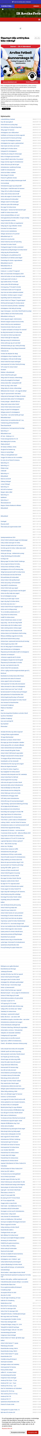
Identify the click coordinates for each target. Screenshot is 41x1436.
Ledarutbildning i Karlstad (8, 119)
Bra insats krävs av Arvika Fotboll (10, 875)
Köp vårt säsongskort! (7, 122)
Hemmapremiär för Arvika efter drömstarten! (13, 684)
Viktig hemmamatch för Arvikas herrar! (11, 817)
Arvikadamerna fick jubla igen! (9, 851)
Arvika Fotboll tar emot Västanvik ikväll (11, 630)
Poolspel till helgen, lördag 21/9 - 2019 (11, 1324)
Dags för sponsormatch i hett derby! (11, 393)
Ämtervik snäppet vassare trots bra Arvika (12, 321)
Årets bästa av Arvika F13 (8, 1192)
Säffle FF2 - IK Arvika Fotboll (8, 1372)
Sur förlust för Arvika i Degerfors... (10, 769)
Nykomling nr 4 (5, 473)
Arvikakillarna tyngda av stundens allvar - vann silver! (15, 1019)
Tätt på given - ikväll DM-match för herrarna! (12, 188)
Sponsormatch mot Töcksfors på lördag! (12, 865)
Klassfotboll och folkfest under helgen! (11, 257)
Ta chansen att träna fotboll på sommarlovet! (13, 1118)
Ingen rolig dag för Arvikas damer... (10, 601)
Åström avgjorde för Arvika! (8, 1224)
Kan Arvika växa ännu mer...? (8, 604)
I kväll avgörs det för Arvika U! (9, 279)
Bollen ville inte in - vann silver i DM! (10, 1016)
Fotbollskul (4, 1166)
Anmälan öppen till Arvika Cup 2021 (10, 1179)
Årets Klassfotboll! (6, 425)
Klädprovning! (4, 468)
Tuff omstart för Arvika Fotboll (9, 367)
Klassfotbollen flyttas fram (8, 1284)
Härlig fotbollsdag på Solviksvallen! (10, 556)
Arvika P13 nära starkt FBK (8, 1195)
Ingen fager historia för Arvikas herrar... (11, 814)
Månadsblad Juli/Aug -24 (8, 316)
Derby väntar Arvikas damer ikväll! (10, 194)
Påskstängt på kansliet (7, 1345)
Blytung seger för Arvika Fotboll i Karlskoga (13, 561)
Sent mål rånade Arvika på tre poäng (11, 905)
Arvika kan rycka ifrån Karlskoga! (10, 204)
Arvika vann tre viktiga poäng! (9, 609)
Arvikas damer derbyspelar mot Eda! (11, 1134)
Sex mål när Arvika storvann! (8, 1070)
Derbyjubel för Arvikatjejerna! (9, 151)
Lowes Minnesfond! (6, 268)
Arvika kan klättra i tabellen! (8, 172)
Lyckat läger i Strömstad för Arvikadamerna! (13, 942)
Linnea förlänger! (5, 484)
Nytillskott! (4, 497)
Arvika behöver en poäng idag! (9, 124)
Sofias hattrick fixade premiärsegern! (11, 1262)
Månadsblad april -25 (6, 236)
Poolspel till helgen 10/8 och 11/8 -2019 (11, 1330)
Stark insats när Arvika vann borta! (10, 146)
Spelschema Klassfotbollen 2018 (10, 1401)
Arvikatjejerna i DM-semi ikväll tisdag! (11, 359)
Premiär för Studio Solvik (7, 1404)
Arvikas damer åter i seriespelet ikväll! (11, 383)
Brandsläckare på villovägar (8, 969)
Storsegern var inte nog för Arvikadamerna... (13, 1211)
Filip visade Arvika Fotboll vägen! (10, 1083)
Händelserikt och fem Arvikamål (9, 761)
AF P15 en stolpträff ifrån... (8, 1200)
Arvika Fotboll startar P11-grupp (9, 1353)
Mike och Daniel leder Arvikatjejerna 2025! (12, 273)
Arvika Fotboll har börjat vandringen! (11, 361)
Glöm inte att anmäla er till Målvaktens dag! (12, 1110)
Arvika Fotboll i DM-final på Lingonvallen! (12, 753)
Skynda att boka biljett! (7, 1251)
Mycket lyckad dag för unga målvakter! (11, 1107)
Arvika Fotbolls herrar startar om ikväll (11, 620)
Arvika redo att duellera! (7, 1126)
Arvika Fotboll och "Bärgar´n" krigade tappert (13, 300)
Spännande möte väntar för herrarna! (11, 678)
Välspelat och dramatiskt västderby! (10, 1032)
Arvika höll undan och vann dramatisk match (13, 276)
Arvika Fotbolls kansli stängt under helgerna (13, 1184)
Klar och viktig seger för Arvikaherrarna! (11, 646)
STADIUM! (3, 471)
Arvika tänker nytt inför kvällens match (11, 625)
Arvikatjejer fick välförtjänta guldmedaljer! (12, 982)
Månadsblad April (6, 417)
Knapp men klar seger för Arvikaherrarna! (12, 162)
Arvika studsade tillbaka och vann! (10, 215)
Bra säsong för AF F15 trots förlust (10, 1198)
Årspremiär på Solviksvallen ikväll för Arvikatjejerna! (15, 652)
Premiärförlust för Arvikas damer (10, 1152)
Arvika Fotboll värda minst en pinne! (10, 407)
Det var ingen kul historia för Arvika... (11, 564)
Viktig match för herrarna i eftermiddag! (11, 377)
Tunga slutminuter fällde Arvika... (9, 1064)
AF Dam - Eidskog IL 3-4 (7, 436)
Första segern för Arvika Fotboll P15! (11, 889)
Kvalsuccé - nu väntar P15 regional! (10, 271)
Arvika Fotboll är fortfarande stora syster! (12, 886)
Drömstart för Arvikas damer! (9, 228)
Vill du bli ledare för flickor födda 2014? (12, 1168)
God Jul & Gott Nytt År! (7, 721)
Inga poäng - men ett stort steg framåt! (11, 622)
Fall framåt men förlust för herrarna (10, 1144)
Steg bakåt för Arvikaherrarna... (9, 585)
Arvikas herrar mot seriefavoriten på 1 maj (12, 420)
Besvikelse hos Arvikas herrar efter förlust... (13, 676)
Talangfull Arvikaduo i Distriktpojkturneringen (13, 1314)
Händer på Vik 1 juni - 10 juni (8, 1383)
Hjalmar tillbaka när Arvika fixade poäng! (12, 313)
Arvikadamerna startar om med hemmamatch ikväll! (15, 825)
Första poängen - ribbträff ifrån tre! (10, 401)
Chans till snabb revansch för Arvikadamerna (13, 857)
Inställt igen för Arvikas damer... (9, 148)
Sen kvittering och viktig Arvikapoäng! (11, 127)
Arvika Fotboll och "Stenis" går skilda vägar (13, 1338)
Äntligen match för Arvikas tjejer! (10, 202)
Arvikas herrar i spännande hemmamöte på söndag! (15, 641)
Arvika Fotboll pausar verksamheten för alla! (13, 1182)
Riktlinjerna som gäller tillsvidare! (10, 966)
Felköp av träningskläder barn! (9, 455)
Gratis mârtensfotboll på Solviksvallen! (11, 747)
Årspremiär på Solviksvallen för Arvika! (11, 662)
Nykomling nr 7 (5, 431)
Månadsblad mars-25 (6, 263)
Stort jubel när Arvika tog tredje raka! (11, 335)
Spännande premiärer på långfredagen (11, 934)
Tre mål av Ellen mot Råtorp (8, 1246)
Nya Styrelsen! (4, 724)
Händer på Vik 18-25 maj (7, 1391)
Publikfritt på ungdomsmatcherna (10, 1243)
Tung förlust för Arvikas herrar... (9, 614)
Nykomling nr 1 (5, 500)
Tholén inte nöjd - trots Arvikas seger (11, 985)
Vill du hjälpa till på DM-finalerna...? (10, 806)
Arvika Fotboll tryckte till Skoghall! (10, 977)
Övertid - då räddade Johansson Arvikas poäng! (14, 1043)
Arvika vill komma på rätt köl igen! (10, 164)
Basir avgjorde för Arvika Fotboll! (10, 1136)
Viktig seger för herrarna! (7, 130)
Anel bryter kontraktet (7, 1361)
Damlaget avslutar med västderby (10, 1364)
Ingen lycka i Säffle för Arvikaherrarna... (11, 1040)
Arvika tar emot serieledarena (9, 231)
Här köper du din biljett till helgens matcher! (13, 1238)
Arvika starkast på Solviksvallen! (9, 199)
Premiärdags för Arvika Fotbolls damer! (11, 915)
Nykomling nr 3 (5, 486)
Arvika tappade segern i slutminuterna (11, 319)
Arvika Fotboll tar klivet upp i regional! (11, 990)
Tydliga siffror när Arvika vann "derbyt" (11, 1008)
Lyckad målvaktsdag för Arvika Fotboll (11, 1264)
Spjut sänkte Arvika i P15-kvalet (9, 281)
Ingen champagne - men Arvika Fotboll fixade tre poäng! (16, 311)
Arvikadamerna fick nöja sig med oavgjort (12, 763)
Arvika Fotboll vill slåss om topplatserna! (12, 223)
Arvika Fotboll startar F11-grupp (9, 1343)
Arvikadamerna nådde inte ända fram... (11, 1086)
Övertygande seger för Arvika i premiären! (12, 247)
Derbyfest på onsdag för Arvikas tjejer (11, 154)
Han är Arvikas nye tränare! (8, 1176)
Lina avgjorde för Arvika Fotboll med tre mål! (13, 1099)
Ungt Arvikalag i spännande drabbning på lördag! (14, 803)
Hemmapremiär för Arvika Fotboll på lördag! (13, 364)
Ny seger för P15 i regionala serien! (10, 883)
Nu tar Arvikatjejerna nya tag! (8, 596)
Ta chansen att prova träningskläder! (11, 1174)
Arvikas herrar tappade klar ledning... (11, 827)
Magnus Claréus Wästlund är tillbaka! (11, 505)
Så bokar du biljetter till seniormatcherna (12, 1254)
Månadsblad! (4, 476)
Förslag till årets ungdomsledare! (10, 734)
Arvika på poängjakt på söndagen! (10, 380)
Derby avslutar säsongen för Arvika (10, 542)
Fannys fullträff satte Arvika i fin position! (12, 159)
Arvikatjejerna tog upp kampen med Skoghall (13, 590)
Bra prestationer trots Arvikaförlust (10, 809)
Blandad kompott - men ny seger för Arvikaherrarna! (15, 993)
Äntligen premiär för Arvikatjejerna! (10, 412)
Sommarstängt (5, 183)
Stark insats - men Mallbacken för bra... (11, 1206)
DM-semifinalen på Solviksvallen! (10, 577)
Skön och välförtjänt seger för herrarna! (11, 1094)
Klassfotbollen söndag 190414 (9, 1348)
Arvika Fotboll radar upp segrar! (9, 588)
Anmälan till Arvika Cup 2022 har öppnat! (12, 974)
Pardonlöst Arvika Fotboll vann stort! (11, 327)
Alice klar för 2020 (6, 1295)
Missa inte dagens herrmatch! (9, 766)
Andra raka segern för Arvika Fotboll (11, 196)
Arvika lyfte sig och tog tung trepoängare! (12, 801)
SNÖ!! (2, 710)
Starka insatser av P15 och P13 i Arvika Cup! (13, 838)
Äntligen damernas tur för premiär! (10, 233)
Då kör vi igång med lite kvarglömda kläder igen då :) (15, 670)
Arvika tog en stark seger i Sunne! (10, 598)
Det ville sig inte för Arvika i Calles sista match (13, 548)
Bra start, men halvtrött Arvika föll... (10, 665)
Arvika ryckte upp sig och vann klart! (10, 343)
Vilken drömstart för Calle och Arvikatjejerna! (13, 686)
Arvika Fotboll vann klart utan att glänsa (11, 918)
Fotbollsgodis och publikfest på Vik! (11, 255)
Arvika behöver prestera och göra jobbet (12, 998)
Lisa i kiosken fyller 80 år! (7, 1150)
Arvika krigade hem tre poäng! (9, 779)
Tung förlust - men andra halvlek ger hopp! (12, 415)
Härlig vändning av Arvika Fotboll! (10, 1227)
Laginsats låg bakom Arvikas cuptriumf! (12, 841)
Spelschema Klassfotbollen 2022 (10, 945)
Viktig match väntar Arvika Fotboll (10, 404)
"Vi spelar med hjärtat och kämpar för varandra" (14, 329)
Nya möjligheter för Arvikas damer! (10, 771)
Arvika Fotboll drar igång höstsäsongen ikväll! (13, 180)
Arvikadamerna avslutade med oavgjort (11, 1022)
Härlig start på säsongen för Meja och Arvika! (13, 396)
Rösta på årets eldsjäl (7, 1369)
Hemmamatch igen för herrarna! (9, 1142)
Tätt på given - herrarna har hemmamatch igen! (13, 209)
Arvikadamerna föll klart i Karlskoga (10, 1139)
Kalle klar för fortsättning (7, 1300)
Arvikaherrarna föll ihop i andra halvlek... (12, 854)
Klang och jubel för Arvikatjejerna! (10, 409)
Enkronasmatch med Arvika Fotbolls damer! (13, 1054)
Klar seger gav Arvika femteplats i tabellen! (12, 742)
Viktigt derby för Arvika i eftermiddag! (11, 388)
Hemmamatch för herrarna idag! (9, 1067)
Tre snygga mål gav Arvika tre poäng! (11, 758)
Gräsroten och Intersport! (7, 654)
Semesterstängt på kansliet (8, 1332)
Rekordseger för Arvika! (7, 175)
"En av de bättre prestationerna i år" (10, 612)
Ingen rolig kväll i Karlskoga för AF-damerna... (13, 891)
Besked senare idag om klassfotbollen (11, 939)
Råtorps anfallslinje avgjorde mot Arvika (12, 636)
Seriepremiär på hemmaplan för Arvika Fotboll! (13, 700)
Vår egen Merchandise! (7, 737)
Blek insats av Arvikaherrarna (8, 1115)
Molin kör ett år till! (6, 478)
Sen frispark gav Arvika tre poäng (10, 1056)
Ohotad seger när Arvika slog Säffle (10, 1059)
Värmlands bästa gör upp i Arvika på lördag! (13, 345)
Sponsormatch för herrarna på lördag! (11, 138)
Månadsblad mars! (6, 433)
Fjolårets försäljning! (6, 718)
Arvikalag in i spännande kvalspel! (10, 1014)
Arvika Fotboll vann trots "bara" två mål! (11, 689)
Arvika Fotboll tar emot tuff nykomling (11, 241)
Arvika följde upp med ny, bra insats (10, 793)
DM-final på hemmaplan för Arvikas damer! (12, 303)
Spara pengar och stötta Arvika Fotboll (11, 1187)
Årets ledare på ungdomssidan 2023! (11, 526)
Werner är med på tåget (7, 452)
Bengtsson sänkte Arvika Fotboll (10, 881)
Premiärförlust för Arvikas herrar (9, 1158)
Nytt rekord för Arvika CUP (8, 1412)
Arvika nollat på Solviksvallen (9, 1248)
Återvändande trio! (6, 502)
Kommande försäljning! (7, 705)
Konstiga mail (4, 558)
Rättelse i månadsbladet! (7, 372)
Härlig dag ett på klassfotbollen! (9, 252)
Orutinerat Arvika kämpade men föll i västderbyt (14, 774)
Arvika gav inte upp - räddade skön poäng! (12, 553)
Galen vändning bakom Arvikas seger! (11, 628)
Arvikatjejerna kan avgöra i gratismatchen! (12, 143)
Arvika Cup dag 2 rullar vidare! (9, 385)
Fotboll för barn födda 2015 (8, 910)
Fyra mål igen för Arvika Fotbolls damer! (12, 1112)
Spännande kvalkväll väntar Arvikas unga (12, 1006)
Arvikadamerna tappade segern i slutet (11, 1120)
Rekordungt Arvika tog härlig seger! (10, 1131)
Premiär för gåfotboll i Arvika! (9, 178)
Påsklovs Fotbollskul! (6, 708)
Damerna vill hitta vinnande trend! (10, 870)
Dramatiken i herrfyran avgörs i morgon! (11, 295)
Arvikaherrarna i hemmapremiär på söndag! (12, 428)
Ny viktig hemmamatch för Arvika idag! (11, 332)
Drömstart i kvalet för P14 (8, 1000)
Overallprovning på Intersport (9, 1359)
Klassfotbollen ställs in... (7, 1230)
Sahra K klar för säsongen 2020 (9, 1311)
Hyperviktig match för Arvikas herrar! (11, 297)
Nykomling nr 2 (5, 494)
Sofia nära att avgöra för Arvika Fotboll (11, 782)
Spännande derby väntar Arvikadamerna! (12, 785)
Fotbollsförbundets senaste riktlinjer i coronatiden (14, 1282)
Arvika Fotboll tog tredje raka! (9, 907)
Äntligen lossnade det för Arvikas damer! (12, 755)
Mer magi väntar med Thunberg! (9, 1316)
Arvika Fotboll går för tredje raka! (10, 337)
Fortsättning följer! (6, 1290)
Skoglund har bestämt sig (8, 449)
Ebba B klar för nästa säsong (9, 1306)
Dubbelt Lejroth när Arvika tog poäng (11, 1051)
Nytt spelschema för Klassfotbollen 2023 (12, 694)
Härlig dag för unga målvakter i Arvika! (11, 225)
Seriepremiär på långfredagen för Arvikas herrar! (14, 249)
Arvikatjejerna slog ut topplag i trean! (11, 356)
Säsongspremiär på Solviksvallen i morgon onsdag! (15, 217)
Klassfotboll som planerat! (8, 937)
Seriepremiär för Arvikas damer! (9, 1160)
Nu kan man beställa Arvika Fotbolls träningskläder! (15, 926)
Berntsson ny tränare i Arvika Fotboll (10, 739)
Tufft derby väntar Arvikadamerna (10, 798)
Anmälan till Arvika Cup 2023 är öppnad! (12, 732)
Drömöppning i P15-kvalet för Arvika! (11, 287)
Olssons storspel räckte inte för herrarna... (12, 545)
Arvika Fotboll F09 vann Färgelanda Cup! (12, 606)
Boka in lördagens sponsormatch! (10, 156)
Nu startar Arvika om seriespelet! (10, 1104)
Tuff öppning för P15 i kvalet (8, 1003)
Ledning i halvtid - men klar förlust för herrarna (13, 822)
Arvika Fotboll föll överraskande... (10, 668)
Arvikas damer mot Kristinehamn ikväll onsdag (13, 633)
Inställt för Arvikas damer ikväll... (9, 212)
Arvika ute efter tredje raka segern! (10, 593)
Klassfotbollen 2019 (6, 1356)
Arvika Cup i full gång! (7, 846)
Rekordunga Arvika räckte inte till (10, 1078)
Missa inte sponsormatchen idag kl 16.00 (12, 862)
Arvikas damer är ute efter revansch (10, 1038)
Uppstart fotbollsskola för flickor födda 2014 (13, 1163)
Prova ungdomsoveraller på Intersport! (11, 1287)
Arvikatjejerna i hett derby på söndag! (11, 308)
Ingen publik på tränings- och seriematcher (12, 1267)
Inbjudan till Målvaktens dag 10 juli (10, 1123)
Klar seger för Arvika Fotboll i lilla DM (11, 878)
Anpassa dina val (7, 1428)
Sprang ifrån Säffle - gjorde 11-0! (10, 867)
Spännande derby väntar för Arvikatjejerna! (12, 399)
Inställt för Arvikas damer (7, 617)
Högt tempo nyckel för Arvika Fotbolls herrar (13, 921)
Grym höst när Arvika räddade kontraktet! (12, 292)
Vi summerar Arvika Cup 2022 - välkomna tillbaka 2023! (16, 833)
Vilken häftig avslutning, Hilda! (9, 1091)
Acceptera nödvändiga (18, 1432)
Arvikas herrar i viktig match (8, 1214)
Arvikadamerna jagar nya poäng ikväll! (11, 186)
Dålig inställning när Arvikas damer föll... (12, 859)
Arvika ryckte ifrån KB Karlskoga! (10, 284)
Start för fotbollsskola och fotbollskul (11, 1388)
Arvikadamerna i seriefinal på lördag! (11, 167)
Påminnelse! (4, 726)
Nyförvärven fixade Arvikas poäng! (10, 638)
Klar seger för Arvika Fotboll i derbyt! (11, 1080)
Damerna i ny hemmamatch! (8, 1096)
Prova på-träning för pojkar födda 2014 (11, 947)
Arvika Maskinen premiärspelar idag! (11, 1072)
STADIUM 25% (5, 351)
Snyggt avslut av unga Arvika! (9, 1203)
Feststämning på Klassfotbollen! (10, 423)
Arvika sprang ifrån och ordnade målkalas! (12, 745)
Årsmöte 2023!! (5, 524)
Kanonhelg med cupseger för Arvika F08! (12, 811)
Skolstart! (3, 369)
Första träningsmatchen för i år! (9, 439)
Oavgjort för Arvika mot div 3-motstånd (11, 457)
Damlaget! (3, 521)
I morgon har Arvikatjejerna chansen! (11, 140)
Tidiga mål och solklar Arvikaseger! (10, 191)
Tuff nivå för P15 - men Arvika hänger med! (12, 923)
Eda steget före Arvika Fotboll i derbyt (11, 897)
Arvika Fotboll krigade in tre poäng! (10, 873)
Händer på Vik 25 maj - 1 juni (8, 1385)
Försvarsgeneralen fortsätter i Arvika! (11, 1319)
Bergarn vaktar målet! (6, 492)
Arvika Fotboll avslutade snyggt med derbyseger (14, 540)
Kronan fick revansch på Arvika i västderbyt (12, 305)
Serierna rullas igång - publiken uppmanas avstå (14, 1279)
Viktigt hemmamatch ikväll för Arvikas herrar (13, 572)
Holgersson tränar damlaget (8, 1377)
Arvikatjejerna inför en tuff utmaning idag (12, 569)
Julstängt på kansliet (6, 971)
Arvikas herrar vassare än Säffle (9, 849)
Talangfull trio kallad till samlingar (10, 1327)
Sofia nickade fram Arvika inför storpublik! (12, 1048)
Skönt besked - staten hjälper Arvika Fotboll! (13, 1272)
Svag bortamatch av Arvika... (8, 220)
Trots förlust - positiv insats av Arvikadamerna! (13, 819)
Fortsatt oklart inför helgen (8, 1155)
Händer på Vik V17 (6, 1399)
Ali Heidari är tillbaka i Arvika (8, 447)
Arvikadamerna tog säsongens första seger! (13, 1128)
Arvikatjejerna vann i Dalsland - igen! (10, 1259)
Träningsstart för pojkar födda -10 (10, 1409)
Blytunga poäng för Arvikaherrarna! (10, 340)
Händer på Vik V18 (6, 1396)
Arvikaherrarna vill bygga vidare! (9, 795)
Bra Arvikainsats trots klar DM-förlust (11, 574)
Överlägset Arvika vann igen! (8, 1232)
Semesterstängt (5, 1269)
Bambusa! (3, 673)
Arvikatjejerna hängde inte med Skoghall (12, 660)
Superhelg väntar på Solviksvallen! (10, 899)
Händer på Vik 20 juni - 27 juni (9, 1380)
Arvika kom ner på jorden (7, 239)
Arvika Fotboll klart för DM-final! (9, 777)
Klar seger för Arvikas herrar (8, 207)
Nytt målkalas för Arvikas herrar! (9, 1235)
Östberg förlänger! (6, 481)
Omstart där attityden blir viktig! (15, 39)
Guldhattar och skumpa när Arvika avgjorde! (13, 135)
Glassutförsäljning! (6, 550)
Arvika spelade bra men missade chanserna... (13, 1102)
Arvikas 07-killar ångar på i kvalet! (10, 995)
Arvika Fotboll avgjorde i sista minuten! (11, 929)
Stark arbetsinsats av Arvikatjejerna (10, 649)
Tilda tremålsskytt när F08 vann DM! (10, 787)
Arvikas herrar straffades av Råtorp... (11, 566)
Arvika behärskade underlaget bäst (10, 1024)
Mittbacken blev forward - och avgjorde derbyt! (14, 391)
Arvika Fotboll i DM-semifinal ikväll (10, 580)
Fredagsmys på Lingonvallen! (9, 1035)
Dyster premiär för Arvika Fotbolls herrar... (12, 931)
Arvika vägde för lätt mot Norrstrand (10, 681)
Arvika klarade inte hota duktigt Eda (10, 790)
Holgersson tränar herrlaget (8, 1335)
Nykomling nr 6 (5, 463)
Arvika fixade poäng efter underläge (10, 894)
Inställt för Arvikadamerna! (8, 170)
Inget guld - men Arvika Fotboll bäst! (11, 1190)
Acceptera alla (32, 1432)
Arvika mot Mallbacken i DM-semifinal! (11, 1219)
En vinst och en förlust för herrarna (10, 460)
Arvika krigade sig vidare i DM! (9, 644)
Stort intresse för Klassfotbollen (9, 702)
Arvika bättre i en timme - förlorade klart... (12, 1030)
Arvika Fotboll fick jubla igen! (9, 375)
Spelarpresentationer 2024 (8, 537)
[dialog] (20, 1425)
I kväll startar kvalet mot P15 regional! (11, 289)
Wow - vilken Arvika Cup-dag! (9, 843)
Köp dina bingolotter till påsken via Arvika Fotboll (14, 713)
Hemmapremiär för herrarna (8, 1367)
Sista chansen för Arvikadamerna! (10, 1216)
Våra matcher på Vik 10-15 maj (9, 1393)
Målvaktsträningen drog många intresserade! (13, 348)
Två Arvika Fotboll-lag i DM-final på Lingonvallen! (14, 1027)
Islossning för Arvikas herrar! (8, 1240)
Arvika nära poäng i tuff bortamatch (10, 582)
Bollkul (2, 902)
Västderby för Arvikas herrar (8, 1011)
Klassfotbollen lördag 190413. (9, 1351)
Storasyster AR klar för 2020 (8, 1292)
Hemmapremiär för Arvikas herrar (10, 1147)
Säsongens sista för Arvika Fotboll (10, 979)
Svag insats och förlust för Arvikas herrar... (12, 835)
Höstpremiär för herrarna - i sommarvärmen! (13, 830)
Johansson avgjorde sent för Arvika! (11, 657)
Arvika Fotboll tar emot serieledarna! (11, 324)
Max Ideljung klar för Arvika (8, 441)
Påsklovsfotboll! (5, 444)
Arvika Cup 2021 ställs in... (8, 1171)
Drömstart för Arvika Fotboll (8, 244)
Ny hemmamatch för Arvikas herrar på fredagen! (14, 692)
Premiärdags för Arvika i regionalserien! (11, 260)
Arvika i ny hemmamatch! (7, 987)
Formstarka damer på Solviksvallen (10, 1075)
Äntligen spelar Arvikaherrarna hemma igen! (13, 1088)
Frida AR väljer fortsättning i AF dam (10, 1298)
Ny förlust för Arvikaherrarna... (9, 1256)
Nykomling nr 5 (5, 465)
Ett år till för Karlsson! (6, 489)
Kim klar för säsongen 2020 (8, 1308)
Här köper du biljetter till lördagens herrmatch (13, 1222)
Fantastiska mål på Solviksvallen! (10, 1208)
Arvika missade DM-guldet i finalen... (11, 750)
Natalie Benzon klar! (6, 1303)
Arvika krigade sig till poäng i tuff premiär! (12, 697)
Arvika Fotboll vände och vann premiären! (12, 913)
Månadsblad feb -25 (6, 265)
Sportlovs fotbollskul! (7, 716)
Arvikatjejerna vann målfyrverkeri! (10, 132)
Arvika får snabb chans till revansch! (10, 1062)
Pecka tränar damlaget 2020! (8, 1322)
